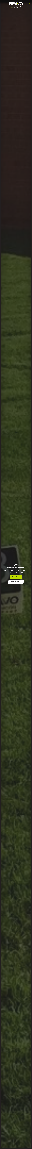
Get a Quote (16, 577)
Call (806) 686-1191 (16, 582)
